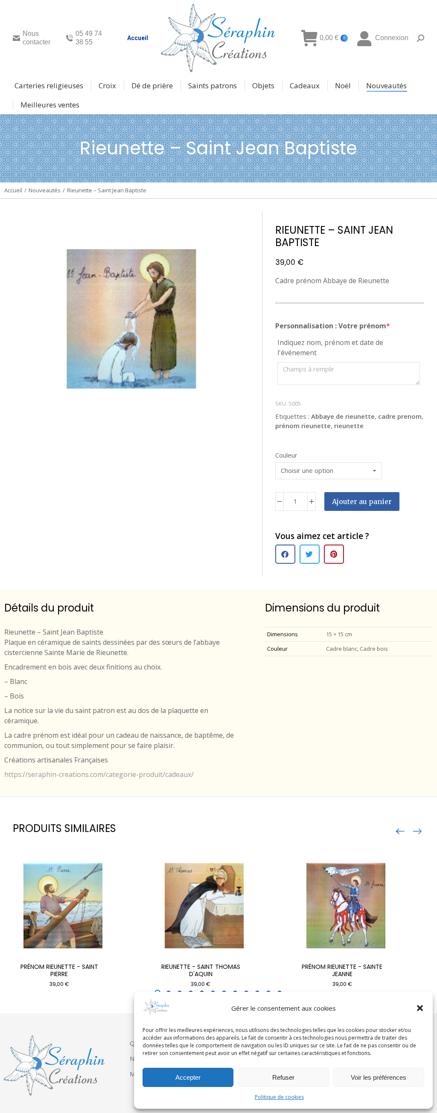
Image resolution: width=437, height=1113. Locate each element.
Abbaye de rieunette (343, 416)
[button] (420, 1008)
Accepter (188, 1077)
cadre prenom (400, 416)
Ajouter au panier (362, 501)
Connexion (391, 37)
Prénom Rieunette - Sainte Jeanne (342, 970)
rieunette (349, 425)
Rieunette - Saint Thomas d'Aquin (200, 970)
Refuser (283, 1077)
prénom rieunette (303, 425)
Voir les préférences (378, 1077)
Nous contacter (36, 38)
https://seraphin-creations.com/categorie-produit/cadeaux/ (99, 774)
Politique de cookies (279, 1097)
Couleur (286, 455)
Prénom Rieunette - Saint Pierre (59, 970)
